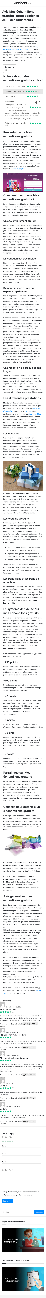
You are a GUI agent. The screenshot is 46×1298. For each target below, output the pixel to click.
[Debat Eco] (23, 2)
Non (35, 1024)
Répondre (3, 1026)
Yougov (29, 411)
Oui (27, 1024)
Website (4, 1162)
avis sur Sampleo (18, 169)
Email (4, 1154)
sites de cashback (35, 414)
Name (4, 1146)
